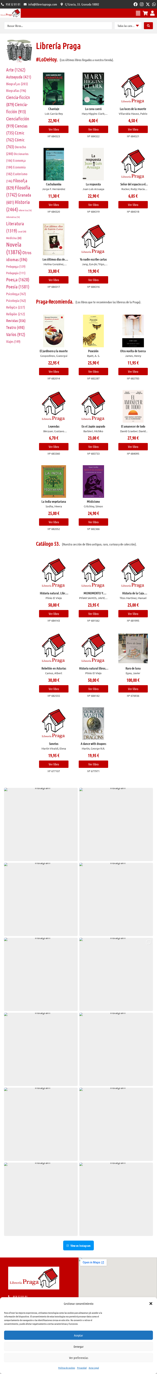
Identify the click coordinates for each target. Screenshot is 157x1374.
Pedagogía (16, 273)
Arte (16, 70)
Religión (15, 314)
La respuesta (93, 184)
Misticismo (93, 501)
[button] (151, 1303)
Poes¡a (17, 279)
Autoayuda (18, 76)
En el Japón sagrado (93, 426)
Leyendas (53, 426)
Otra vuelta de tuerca (133, 351)
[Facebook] (135, 4)
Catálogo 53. (48, 543)
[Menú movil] (138, 13)
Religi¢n (15, 307)
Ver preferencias (78, 1358)
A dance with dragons (93, 743)
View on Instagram (81, 1245)
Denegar (79, 1346)
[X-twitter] (148, 4)
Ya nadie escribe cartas (93, 259)
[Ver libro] (53, 89)
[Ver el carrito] (145, 13)
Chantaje (53, 109)
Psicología (16, 300)
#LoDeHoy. (47, 59)
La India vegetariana (53, 501)
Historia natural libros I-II (93, 669)
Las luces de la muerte (133, 109)
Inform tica (25, 210)
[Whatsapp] (154, 4)
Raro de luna (133, 668)
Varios (15, 334)
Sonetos (53, 743)
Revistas (16, 320)
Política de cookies (66, 1367)
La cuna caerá (93, 109)
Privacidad (82, 1367)
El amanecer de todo (133, 426)
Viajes (13, 341)
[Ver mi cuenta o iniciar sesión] (152, 13)
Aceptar (78, 1335)
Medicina (13, 238)
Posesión (93, 351)
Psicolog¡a (16, 294)
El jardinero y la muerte (54, 351)
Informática (13, 217)
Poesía (17, 286)
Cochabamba (53, 184)
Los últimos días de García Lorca (54, 260)
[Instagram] (142, 4)
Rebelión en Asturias (53, 668)
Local (22, 231)
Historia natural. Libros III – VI (53, 594)
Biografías (16, 90)
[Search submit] (148, 25)
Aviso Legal (94, 1367)
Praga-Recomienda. (54, 301)
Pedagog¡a (16, 266)
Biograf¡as (17, 83)
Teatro (15, 327)
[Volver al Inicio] (10, 13)
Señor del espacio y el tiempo (133, 185)
